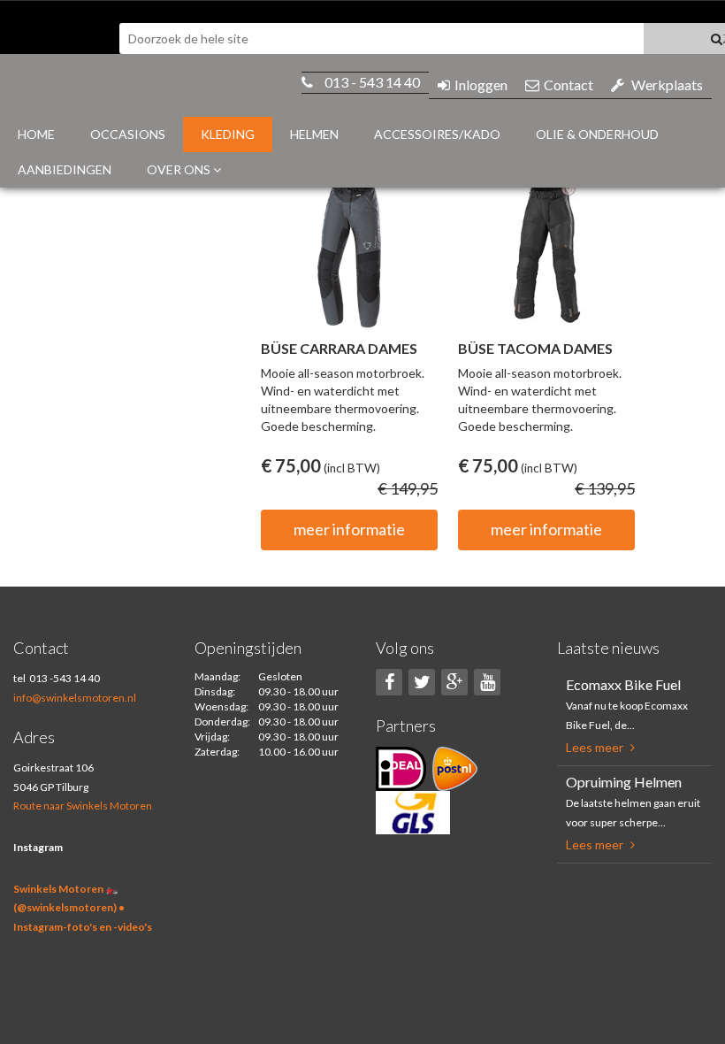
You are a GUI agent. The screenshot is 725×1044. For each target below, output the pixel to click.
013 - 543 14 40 (372, 81)
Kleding (228, 134)
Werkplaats (667, 84)
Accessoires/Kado (437, 134)
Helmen (314, 134)
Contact (568, 84)
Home (36, 134)
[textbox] (381, 38)
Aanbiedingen (64, 169)
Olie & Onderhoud (597, 134)
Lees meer (596, 747)
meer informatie (349, 529)
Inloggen (481, 84)
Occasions (127, 134)
